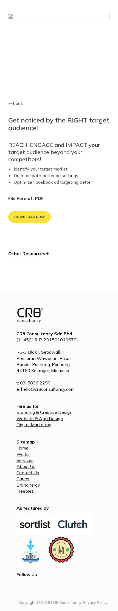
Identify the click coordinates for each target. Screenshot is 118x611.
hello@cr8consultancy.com (48, 389)
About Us (25, 466)
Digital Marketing (33, 424)
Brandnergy (28, 485)
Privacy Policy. (95, 602)
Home (22, 448)
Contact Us (27, 472)
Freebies (25, 491)
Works (23, 454)
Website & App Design (39, 418)
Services (24, 460)
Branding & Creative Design (44, 412)
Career (23, 478)
